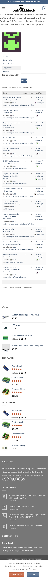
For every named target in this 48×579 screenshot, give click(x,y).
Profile (5, 56)
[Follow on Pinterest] (23, 479)
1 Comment (16, 501)
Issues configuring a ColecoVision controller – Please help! (11, 269)
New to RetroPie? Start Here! (14, 262)
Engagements (7, 68)
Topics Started (8, 60)
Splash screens (9, 209)
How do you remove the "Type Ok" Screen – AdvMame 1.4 (11, 216)
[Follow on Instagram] (9, 479)
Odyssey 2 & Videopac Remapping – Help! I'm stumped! (10, 176)
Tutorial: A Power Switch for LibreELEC (26, 525)
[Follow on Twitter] (13, 479)
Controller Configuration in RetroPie (16, 168)
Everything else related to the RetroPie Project (19, 105)
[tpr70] (11, 43)
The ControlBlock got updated (22, 506)
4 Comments (16, 520)
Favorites (6, 71)
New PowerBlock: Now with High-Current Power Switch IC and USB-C (27, 515)
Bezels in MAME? (9, 138)
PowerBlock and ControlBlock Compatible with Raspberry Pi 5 (27, 496)
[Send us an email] (18, 479)
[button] (3, 8)
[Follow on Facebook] (4, 479)
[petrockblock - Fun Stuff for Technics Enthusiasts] (24, 8)
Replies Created (8, 64)
